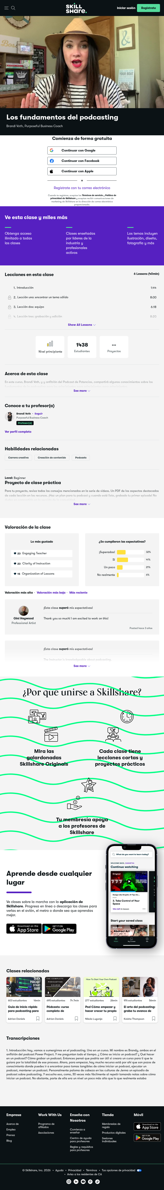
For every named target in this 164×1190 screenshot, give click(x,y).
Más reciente (78, 592)
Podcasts (80, 457)
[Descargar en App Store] (146, 1126)
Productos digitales (114, 1132)
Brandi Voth (29, 413)
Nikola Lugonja (93, 1018)
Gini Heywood (24, 618)
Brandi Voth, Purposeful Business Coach (34, 126)
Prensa (10, 1135)
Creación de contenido (52, 457)
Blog (9, 1140)
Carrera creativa (18, 457)
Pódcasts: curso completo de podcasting (58, 1011)
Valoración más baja (50, 592)
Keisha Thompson (134, 1018)
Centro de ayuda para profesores (80, 1140)
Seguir (39, 413)
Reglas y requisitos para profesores (81, 1148)
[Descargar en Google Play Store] (146, 1138)
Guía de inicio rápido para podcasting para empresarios (23, 1011)
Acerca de (12, 1123)
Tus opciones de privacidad (118, 1170)
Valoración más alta (19, 592)
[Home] (76, 8)
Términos (91, 1170)
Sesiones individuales (109, 1140)
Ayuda (59, 1170)
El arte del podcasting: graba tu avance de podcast (139, 1011)
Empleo (11, 1129)
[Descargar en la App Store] (22, 929)
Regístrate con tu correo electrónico (82, 188)
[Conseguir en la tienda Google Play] (60, 929)
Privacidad (74, 1170)
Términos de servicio (92, 195)
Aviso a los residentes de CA (84, 1174)
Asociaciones (46, 1132)
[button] (6, 8)
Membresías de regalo (111, 1125)
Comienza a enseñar (77, 1131)
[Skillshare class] (24, 987)
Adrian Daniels (16, 1018)
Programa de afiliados (46, 1125)
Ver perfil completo (18, 431)
